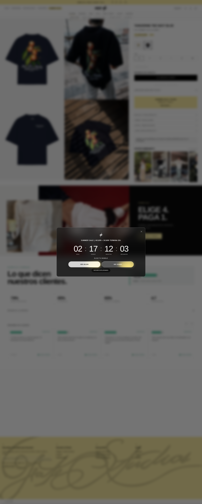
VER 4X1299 (84, 264)
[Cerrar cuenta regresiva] (141, 231)
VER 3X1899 (118, 264)
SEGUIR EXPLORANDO (101, 270)
